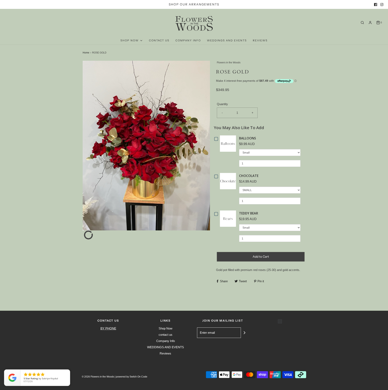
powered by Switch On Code (131, 376)
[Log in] (370, 22)
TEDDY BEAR (248, 213)
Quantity (222, 104)
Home (86, 52)
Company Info (188, 40)
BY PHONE (108, 328)
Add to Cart (261, 256)
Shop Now (165, 328)
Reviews (260, 40)
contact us (159, 40)
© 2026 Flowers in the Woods (98, 376)
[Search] (362, 22)
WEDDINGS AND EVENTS (227, 40)
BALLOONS (247, 138)
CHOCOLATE (248, 176)
